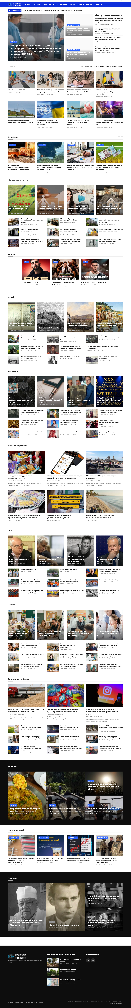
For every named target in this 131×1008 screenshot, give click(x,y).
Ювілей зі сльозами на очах (64, 925)
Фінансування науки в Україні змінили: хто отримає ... (110, 655)
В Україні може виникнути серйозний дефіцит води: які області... (103, 786)
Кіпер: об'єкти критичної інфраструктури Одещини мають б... (107, 92)
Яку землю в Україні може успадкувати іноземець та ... (19, 208)
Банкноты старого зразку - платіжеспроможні (71, 980)
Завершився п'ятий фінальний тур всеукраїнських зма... (71, 580)
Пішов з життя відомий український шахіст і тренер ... (20, 559)
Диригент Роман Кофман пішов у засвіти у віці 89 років (101, 922)
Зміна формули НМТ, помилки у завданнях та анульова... (71, 655)
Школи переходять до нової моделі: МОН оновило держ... (19, 633)
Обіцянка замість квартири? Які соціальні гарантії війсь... (79, 91)
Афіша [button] (72, 4)
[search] (121, 4)
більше (98, 4)
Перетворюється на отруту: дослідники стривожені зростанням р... (25, 811)
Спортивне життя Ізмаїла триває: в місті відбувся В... (31, 580)
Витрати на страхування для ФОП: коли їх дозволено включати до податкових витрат (108, 39)
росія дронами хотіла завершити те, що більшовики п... (71, 337)
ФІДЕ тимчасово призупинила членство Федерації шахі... (32, 591)
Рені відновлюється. (16, 90)
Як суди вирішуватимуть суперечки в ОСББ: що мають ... (32, 240)
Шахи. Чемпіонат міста (68, 569)
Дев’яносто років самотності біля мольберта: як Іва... (110, 432)
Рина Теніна (13, 57)
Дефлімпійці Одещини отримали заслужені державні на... (72, 591)
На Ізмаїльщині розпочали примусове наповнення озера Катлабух (65, 811)
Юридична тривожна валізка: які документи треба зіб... (79, 208)
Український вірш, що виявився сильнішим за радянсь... (32, 411)
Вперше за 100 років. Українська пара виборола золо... (109, 422)
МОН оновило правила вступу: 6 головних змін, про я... (32, 655)
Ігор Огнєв (41, 330)
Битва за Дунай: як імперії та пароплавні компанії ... (78, 325)
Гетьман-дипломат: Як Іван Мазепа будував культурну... (70, 347)
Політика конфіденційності (113, 1001)
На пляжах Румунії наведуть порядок (101, 477)
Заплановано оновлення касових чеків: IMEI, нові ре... (71, 747)
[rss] (93, 960)
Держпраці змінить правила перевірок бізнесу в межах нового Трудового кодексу (107, 48)
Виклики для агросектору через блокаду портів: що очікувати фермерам (77, 167)
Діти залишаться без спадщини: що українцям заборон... (69, 231)
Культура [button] (89, 4)
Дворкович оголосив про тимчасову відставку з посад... (109, 559)
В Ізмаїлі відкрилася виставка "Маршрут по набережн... (110, 411)
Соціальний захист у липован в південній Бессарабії (103, 347)
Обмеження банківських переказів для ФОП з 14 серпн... (111, 737)
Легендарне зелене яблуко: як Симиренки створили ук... (32, 347)
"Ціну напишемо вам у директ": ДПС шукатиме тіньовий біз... (64, 710)
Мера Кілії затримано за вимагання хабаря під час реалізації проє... (48, 860)
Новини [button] (27, 4)
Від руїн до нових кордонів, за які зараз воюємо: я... (32, 357)
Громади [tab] (86, 66)
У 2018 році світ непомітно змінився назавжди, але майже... (78, 122)
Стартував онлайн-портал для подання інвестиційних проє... (78, 30)
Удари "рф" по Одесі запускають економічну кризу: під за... (26, 710)
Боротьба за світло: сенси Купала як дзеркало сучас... (70, 411)
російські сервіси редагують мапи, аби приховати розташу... (21, 121)
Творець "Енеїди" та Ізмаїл (70, 357)
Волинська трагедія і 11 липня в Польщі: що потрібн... (32, 337)
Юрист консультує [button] (50, 4)
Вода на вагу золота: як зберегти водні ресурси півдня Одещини (109, 167)
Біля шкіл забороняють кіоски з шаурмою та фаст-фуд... (33, 644)
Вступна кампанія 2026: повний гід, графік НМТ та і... (72, 665)
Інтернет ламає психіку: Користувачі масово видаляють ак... (109, 122)
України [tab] (114, 66)
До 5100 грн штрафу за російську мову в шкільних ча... (49, 633)
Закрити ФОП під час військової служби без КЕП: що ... (111, 727)
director (10, 92)
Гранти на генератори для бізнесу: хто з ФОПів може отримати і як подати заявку (108, 29)
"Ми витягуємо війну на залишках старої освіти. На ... (110, 665)
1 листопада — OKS (30, 282)
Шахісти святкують (28, 569)
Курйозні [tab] (108, 66)
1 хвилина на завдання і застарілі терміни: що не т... (109, 633)
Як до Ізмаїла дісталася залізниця (108, 357)
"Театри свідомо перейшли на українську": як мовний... (32, 421)
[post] (36, 37)
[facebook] (88, 960)
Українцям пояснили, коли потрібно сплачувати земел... (31, 726)
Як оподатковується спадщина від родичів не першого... (109, 208)
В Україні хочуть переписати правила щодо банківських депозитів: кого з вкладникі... (109, 20)
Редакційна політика (96, 1001)
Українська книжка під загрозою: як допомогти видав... (20, 400)
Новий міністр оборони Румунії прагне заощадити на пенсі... (24, 516)
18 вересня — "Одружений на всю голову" (64, 283)
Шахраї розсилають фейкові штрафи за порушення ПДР (20, 859)
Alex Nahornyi (91, 350)
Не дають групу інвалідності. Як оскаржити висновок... (110, 240)
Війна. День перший (68, 969)
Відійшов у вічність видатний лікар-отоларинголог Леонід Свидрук (26, 922)
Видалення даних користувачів (78, 1001)
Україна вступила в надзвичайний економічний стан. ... (31, 748)
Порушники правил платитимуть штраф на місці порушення (64, 477)
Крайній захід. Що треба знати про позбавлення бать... (50, 208)
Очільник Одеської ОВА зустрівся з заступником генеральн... (47, 122)
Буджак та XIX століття (49, 328)
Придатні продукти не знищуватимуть (20, 477)
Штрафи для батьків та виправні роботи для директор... (69, 645)
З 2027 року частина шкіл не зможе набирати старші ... (31, 665)
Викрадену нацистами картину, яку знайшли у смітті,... (79, 400)
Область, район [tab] (100, 66)
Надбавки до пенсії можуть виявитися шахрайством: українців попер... (78, 860)
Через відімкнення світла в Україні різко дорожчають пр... (78, 54)
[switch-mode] (121, 1)
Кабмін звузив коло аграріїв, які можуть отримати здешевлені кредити (21, 167)
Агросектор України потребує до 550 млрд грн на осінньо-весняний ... (50, 167)
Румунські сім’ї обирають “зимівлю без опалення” (100, 516)
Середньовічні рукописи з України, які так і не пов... (21, 325)
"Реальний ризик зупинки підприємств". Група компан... (110, 747)
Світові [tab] (92, 66)
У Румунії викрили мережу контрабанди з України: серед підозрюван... (109, 860)
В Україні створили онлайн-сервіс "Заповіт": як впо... (50, 400)
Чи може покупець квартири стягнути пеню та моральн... (70, 240)
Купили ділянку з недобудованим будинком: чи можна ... (32, 220)
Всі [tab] (82, 66)
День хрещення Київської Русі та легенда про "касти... (109, 325)
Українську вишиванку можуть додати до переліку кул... (71, 432)
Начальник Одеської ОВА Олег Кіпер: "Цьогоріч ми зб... (110, 570)
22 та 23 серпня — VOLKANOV (94, 282)
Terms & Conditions (115, 1003)
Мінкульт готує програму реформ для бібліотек (69, 421)
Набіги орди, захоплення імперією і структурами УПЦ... (110, 337)
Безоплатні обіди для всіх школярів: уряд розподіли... (109, 644)
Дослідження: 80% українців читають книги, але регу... (32, 432)
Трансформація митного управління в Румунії (60, 516)
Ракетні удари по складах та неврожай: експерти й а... (70, 726)
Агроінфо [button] (37, 4)
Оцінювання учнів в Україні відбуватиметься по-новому (80, 633)
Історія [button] (80, 4)
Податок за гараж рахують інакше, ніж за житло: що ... (70, 737)
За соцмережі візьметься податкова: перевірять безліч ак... (102, 711)
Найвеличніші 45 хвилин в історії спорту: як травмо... (109, 591)
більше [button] (120, 66)
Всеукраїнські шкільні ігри (109, 580)
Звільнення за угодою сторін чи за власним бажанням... (111, 230)
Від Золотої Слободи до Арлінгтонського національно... (79, 559)
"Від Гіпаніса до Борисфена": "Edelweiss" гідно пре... (109, 400)
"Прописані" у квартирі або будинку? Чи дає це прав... (70, 220)
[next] (122, 10)
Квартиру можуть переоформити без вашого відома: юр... (109, 220)
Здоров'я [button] (63, 4)
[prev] (119, 10)
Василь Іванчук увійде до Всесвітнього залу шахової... (50, 559)
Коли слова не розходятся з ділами (71, 960)
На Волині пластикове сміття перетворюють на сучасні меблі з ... (103, 811)
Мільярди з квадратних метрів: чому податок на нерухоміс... (50, 91)
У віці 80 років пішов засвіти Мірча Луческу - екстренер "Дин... (104, 898)
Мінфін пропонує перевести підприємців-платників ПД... (31, 737)
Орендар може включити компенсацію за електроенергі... (30, 231)
